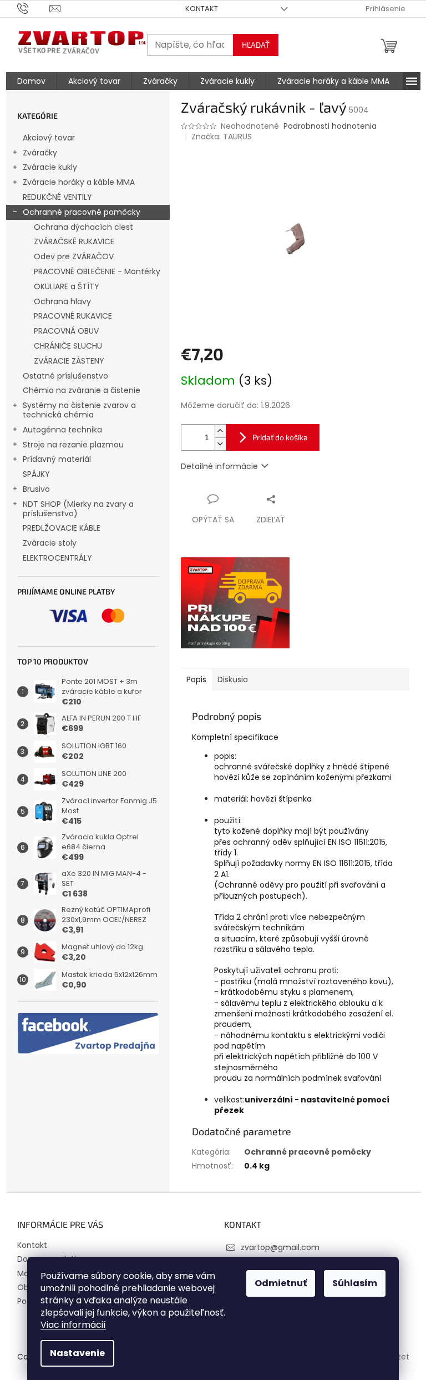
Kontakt (201, 8)
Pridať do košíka (280, 437)
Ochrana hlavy (62, 301)
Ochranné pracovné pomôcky (81, 212)
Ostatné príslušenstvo (65, 375)
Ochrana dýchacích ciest (83, 227)
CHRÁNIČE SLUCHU (68, 345)
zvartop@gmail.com (280, 1247)
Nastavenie (77, 1353)
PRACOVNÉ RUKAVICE (73, 315)
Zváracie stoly (50, 542)
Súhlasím (354, 1283)
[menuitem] (31, 81)
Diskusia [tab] (232, 679)
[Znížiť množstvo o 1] (220, 443)
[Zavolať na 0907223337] (33, 8)
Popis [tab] (196, 679)
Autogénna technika (62, 429)
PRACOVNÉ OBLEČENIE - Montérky (97, 271)
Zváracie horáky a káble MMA (79, 182)
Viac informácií (73, 1324)
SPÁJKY (36, 474)
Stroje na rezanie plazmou (73, 444)
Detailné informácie (219, 466)
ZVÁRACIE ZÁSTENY (69, 360)
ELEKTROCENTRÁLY (57, 557)
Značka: (221, 136)
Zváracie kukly (50, 167)
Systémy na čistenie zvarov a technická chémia (79, 410)
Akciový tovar (49, 137)
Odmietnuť (281, 1283)
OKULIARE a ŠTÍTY (66, 286)
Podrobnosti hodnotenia (330, 126)
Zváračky (40, 152)
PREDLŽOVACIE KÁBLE (61, 527)
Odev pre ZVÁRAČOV (74, 256)
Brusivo (36, 489)
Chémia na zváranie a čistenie (81, 390)
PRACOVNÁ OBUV (66, 330)
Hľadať (256, 44)
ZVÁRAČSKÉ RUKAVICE (74, 241)
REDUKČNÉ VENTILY (57, 197)
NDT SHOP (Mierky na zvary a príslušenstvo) (78, 508)
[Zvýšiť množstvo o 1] (220, 431)
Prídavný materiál (57, 459)
